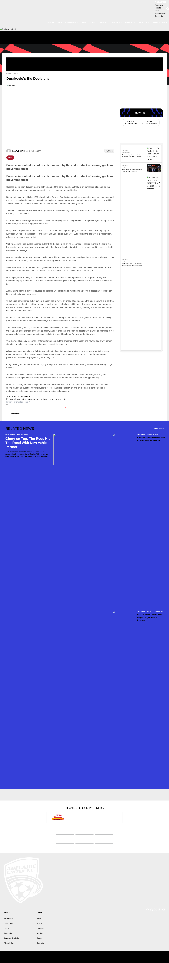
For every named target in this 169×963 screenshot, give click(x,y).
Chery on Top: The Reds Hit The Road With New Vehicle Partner (27, 443)
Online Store (8, 923)
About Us (143, 22)
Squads (39, 938)
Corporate (130, 22)
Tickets (6, 928)
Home (8, 73)
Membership (70, 22)
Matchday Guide (54, 22)
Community (115, 22)
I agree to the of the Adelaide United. (29, 405)
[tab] (131, 122)
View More (159, 428)
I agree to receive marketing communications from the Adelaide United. (37, 408)
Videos (92, 22)
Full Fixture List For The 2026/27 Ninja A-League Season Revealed (150, 617)
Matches (40, 933)
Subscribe (15, 414)
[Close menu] (161, 955)
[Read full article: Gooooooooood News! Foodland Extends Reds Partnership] (154, 168)
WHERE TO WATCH (160, 22)
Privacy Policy (25, 405)
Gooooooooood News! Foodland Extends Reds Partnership (151, 439)
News (84, 22)
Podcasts (40, 928)
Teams (101, 22)
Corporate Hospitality (11, 938)
